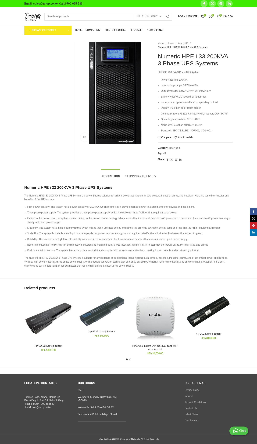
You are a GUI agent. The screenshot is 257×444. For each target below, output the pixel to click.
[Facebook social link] (204, 3)
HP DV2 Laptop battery (208, 333)
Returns (189, 396)
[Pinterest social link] (220, 3)
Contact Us (191, 408)
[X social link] (212, 3)
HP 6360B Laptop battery (48, 345)
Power (170, 43)
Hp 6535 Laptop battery (102, 331)
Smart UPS (183, 43)
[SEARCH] (168, 17)
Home (161, 43)
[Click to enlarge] (84, 137)
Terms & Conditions (195, 402)
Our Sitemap (191, 420)
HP (164, 153)
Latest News (191, 414)
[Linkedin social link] (229, 3)
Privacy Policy (192, 390)
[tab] (110, 174)
